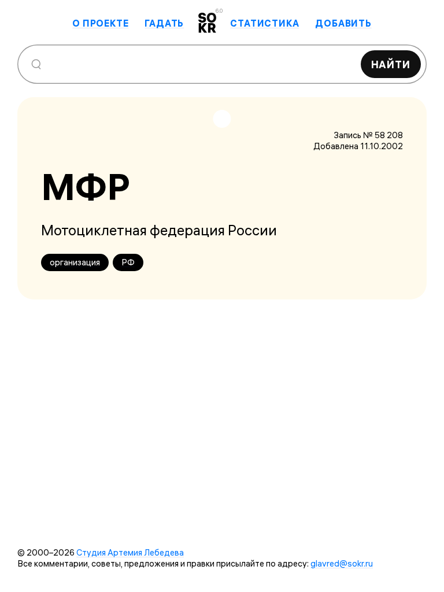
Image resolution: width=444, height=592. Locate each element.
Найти (391, 64)
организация (75, 262)
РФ (128, 262)
